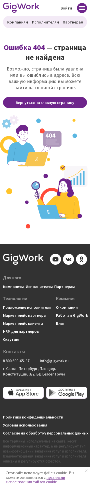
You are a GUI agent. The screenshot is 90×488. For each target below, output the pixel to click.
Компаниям (17, 22)
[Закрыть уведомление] (86, 470)
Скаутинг (11, 339)
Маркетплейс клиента (23, 323)
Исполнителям (45, 22)
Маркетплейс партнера (24, 315)
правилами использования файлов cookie (35, 479)
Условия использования (25, 425)
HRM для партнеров (21, 331)
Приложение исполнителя (27, 307)
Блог (60, 323)
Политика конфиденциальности (33, 417)
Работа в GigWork (72, 315)
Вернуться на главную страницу (45, 102)
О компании (67, 307)
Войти (66, 8)
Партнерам (73, 22)
